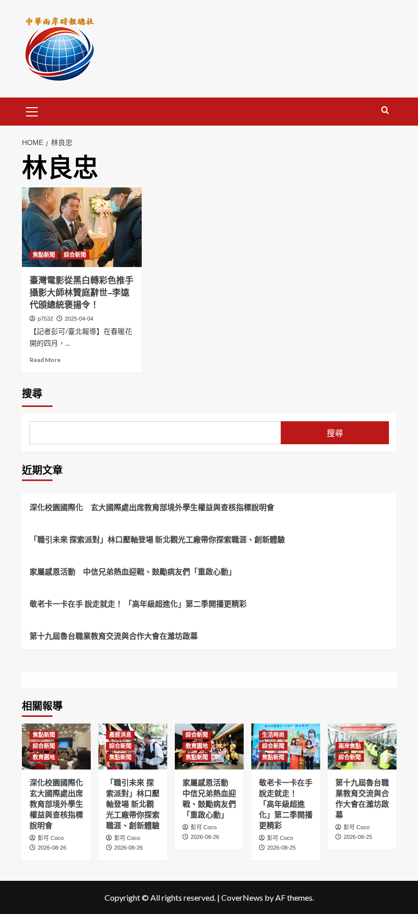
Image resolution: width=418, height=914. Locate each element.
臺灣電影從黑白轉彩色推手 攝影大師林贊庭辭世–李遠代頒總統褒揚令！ (86, 293)
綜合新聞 (75, 255)
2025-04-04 (79, 319)
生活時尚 (273, 735)
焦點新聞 (44, 255)
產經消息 (120, 735)
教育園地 (44, 757)
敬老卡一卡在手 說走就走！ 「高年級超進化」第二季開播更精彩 (138, 603)
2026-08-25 (281, 848)
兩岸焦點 (349, 746)
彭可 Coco (51, 838)
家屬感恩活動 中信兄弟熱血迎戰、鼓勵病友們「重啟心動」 (133, 571)
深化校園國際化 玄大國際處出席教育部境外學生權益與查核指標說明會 (152, 507)
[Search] (385, 110)
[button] (32, 110)
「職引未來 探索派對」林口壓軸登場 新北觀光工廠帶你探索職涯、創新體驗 (157, 539)
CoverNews (242, 897)
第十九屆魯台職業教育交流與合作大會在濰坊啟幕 (114, 635)
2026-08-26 (52, 848)
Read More (45, 360)
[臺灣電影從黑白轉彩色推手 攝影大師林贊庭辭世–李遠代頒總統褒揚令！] (82, 227)
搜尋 (32, 393)
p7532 (45, 319)
